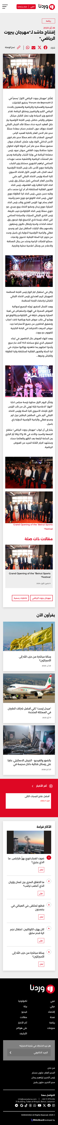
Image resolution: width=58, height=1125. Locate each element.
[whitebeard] (36, 1120)
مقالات (23, 1017)
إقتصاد (51, 1011)
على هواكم (21, 1028)
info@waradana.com (27, 1099)
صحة (52, 1017)
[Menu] (5, 8)
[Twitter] (39, 48)
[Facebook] (45, 48)
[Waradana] (42, 993)
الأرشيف (23, 1033)
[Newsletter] (11, 1053)
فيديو (24, 1011)
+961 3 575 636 (48, 1099)
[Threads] (30, 1105)
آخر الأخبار (22, 1022)
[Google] (21, 1105)
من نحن (51, 1068)
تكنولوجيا (22, 1001)
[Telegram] (16, 1105)
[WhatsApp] (34, 1105)
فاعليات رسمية (20, 598)
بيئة (25, 1006)
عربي (32, 6)
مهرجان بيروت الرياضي (41, 598)
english (22, 6)
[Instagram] (53, 1105)
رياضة (48, 21)
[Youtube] (39, 1105)
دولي (52, 1006)
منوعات (51, 1028)
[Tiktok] (26, 1105)
